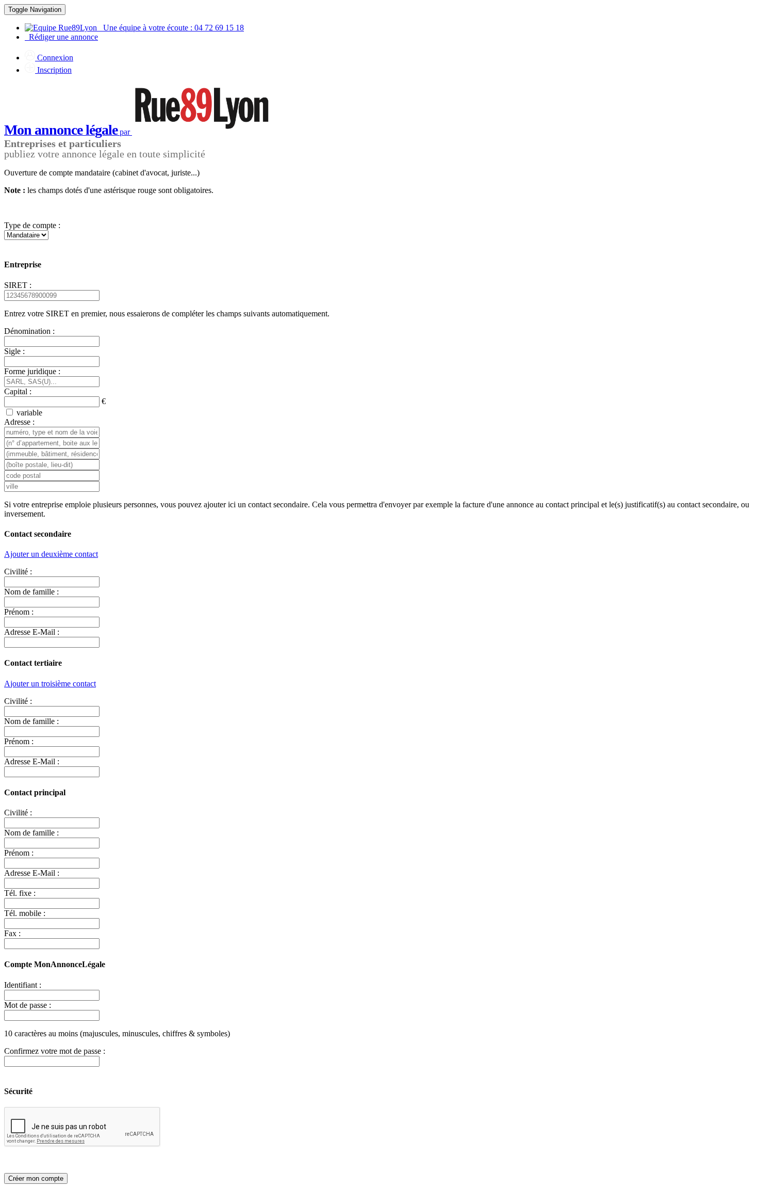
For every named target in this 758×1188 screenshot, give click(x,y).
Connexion (54, 57)
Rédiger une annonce (61, 37)
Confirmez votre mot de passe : (54, 1051)
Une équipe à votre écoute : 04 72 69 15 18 (170, 27)
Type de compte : (32, 225)
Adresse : (19, 422)
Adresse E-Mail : (31, 632)
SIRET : (17, 285)
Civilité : (18, 571)
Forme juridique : (32, 371)
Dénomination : (29, 331)
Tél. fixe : (20, 893)
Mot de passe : (27, 1005)
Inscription (53, 70)
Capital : (17, 391)
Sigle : (14, 351)
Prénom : (19, 611)
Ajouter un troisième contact (50, 683)
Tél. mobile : (24, 913)
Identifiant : (22, 985)
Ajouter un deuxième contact (51, 554)
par (68, 131)
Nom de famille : (31, 591)
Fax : (12, 933)
